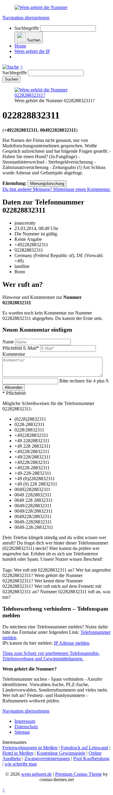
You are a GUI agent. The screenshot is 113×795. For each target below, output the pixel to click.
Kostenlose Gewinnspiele (61, 753)
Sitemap (22, 732)
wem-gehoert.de (36, 774)
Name (8, 341)
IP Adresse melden (71, 643)
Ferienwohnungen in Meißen (30, 747)
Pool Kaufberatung (91, 758)
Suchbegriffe (26, 28)
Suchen (11, 79)
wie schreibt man (21, 763)
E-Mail (20, 348)
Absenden (13, 387)
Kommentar (13, 354)
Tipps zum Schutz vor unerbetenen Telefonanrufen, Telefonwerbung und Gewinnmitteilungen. (51, 656)
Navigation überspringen (25, 17)
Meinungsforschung (47, 183)
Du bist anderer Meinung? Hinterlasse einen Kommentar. (56, 189)
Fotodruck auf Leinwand (84, 747)
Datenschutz (26, 726)
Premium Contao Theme (78, 774)
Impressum (24, 721)
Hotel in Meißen (17, 753)
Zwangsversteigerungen (47, 758)
